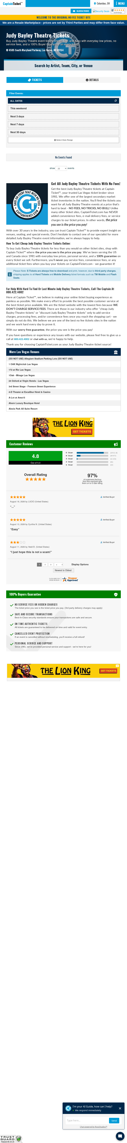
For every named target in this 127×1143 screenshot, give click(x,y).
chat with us (40, 339)
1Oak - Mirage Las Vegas (22, 375)
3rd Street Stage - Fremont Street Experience (32, 386)
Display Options (80, 564)
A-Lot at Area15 (17, 397)
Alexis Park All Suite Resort (23, 408)
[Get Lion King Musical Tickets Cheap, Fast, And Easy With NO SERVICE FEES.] (63, 672)
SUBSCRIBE (82, 11)
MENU (121, 3)
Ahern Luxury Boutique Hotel (24, 403)
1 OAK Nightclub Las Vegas (23, 364)
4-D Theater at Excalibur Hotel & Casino (29, 391)
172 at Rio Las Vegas (20, 369)
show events (62, 168)
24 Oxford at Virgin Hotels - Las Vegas (29, 380)
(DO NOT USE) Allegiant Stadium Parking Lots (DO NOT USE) (41, 358)
